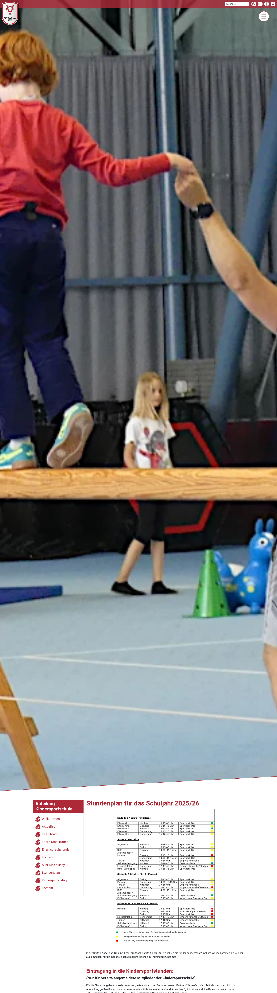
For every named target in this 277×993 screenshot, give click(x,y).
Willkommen (51, 819)
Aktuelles (48, 826)
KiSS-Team (50, 834)
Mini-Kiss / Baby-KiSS (57, 865)
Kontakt (47, 888)
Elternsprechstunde (56, 849)
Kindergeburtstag (54, 880)
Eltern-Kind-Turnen (55, 842)
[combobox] (237, 4)
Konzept (48, 857)
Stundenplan (51, 872)
